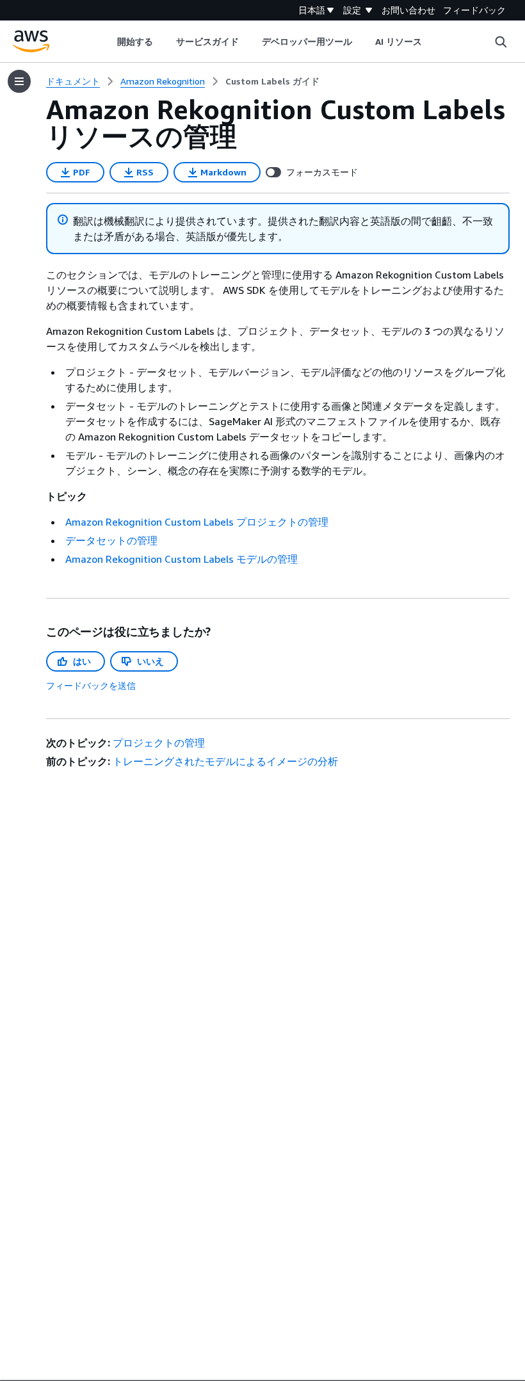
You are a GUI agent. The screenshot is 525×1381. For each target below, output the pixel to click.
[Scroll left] (107, 41)
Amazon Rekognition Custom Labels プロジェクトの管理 (196, 521)
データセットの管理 (111, 540)
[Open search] (500, 41)
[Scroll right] (432, 41)
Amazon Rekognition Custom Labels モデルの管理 (181, 559)
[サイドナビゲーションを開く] (19, 81)
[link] (272, 81)
